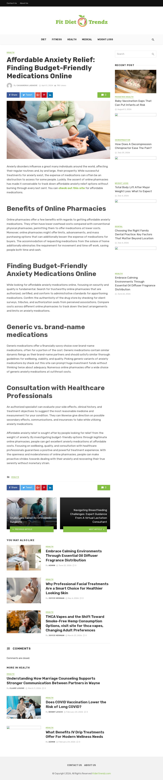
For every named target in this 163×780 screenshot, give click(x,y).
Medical (87, 39)
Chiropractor (122, 140)
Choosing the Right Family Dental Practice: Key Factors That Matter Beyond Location (134, 234)
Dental (119, 226)
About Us (24, 3)
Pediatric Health (124, 97)
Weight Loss (105, 39)
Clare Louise (17, 688)
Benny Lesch (56, 712)
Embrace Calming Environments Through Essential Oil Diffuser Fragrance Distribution (74, 555)
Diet (43, 39)
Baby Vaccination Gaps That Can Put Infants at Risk (133, 102)
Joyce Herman (56, 598)
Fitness (57, 39)
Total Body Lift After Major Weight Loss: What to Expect (133, 189)
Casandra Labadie (27, 85)
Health (71, 39)
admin (52, 565)
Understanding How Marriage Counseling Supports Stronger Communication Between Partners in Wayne (53, 680)
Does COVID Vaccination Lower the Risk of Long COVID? (76, 704)
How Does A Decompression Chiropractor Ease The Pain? (133, 146)
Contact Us (12, 3)
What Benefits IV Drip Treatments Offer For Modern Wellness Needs (75, 734)
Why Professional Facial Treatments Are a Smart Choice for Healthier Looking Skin (77, 588)
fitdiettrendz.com (101, 773)
